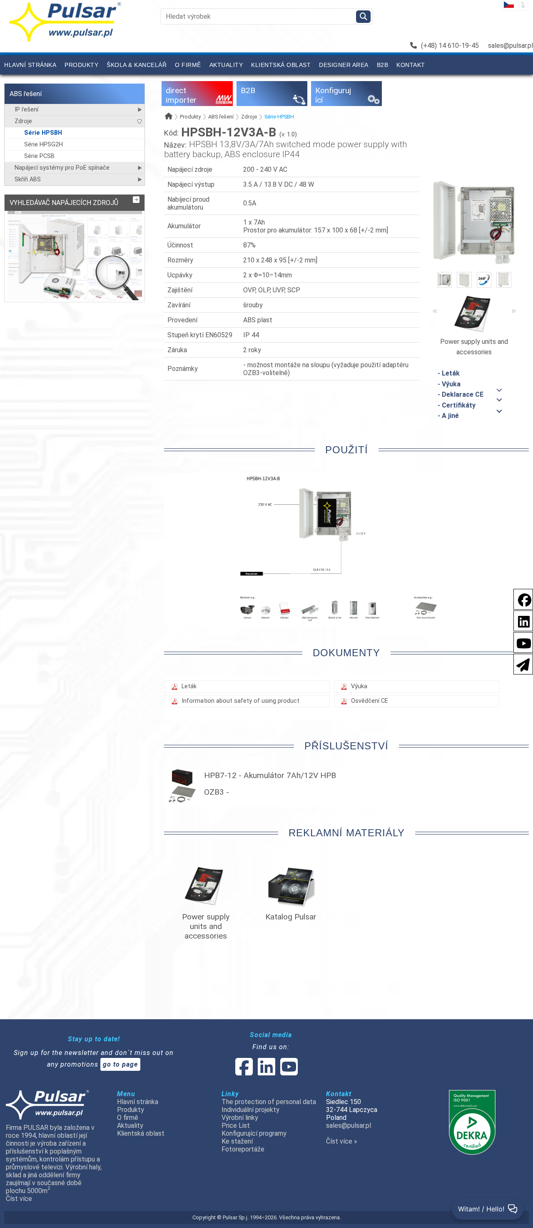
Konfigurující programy (254, 1133)
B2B (383, 65)
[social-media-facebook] (244, 1072)
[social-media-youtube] (521, 642)
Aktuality (226, 65)
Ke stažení (237, 1141)
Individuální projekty (250, 1110)
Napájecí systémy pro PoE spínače (62, 167)
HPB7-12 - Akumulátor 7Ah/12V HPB (270, 775)
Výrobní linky (240, 1118)
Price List (236, 1125)
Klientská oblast (281, 65)
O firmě (188, 65)
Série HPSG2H (43, 144)
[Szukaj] (363, 16)
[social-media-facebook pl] (520, 599)
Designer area (344, 65)
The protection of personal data (269, 1102)
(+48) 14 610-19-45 (450, 45)
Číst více (19, 1199)
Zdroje (23, 121)
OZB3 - (216, 792)
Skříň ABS (28, 179)
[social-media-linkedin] (520, 620)
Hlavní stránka (30, 65)
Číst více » (341, 1141)
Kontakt (410, 65)
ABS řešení (26, 94)
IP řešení (26, 109)
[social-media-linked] (265, 1072)
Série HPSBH (43, 132)
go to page (120, 1064)
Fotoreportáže (243, 1149)
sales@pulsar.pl (510, 45)
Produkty (81, 65)
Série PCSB (39, 156)
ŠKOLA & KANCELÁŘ (137, 65)
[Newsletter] (520, 663)
